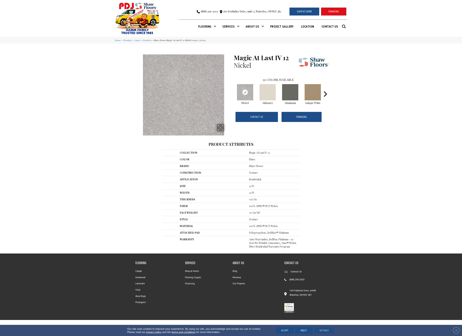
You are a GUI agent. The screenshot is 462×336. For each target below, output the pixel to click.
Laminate (140, 283)
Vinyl (137, 290)
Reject (304, 330)
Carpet (137, 40)
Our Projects (239, 283)
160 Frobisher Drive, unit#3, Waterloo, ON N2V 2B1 (252, 11)
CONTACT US (291, 263)
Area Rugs (140, 296)
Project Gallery (282, 26)
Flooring (205, 26)
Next (325, 88)
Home (118, 40)
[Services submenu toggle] (238, 26)
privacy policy (154, 332)
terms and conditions (183, 332)
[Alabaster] (268, 92)
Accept (284, 330)
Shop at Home (192, 271)
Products (147, 40)
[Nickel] (245, 92)
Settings (324, 330)
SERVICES (190, 263)
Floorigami (140, 302)
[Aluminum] (290, 92)
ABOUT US (238, 263)
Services (228, 26)
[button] (344, 26)
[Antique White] (313, 92)
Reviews (237, 277)
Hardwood (140, 277)
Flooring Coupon (193, 277)
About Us (252, 26)
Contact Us (330, 26)
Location (307, 26)
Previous (232, 88)
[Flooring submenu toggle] (215, 26)
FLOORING (140, 263)
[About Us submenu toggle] (262, 26)
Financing (301, 117)
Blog (235, 271)
